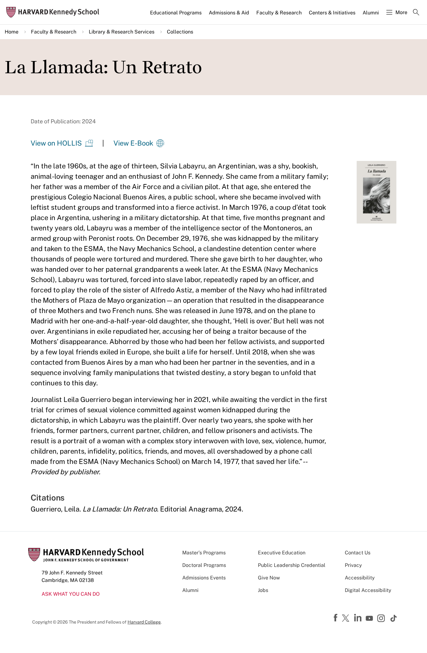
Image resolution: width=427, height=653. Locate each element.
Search (416, 13)
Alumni (371, 13)
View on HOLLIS (56, 143)
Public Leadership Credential (291, 565)
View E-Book (133, 143)
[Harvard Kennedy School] (54, 12)
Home (11, 32)
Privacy (353, 565)
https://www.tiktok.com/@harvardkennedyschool (394, 618)
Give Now (269, 578)
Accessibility (360, 578)
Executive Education (281, 553)
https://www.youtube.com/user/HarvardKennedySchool (370, 619)
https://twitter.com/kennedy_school (346, 618)
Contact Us (357, 553)
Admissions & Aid (229, 13)
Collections (180, 32)
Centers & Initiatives (332, 13)
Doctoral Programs (204, 565)
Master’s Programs (204, 553)
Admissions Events (204, 578)
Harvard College (144, 622)
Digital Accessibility (368, 590)
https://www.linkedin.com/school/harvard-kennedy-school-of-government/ (358, 618)
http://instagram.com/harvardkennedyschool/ (382, 618)
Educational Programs (176, 13)
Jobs (263, 590)
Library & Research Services (121, 32)
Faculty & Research (279, 13)
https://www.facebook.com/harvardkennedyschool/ (336, 618)
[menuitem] (176, 15)
